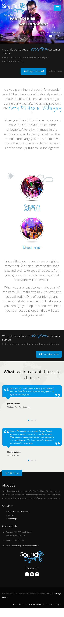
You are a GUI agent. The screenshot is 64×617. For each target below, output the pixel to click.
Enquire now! (35, 71)
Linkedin (37, 574)
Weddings (12, 518)
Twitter (32, 574)
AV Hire (11, 515)
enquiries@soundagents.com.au (25, 545)
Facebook (27, 574)
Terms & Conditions (35, 604)
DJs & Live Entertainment (18, 511)
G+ (14, 604)
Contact (50, 604)
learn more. (56, 71)
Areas (21, 604)
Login (58, 604)
